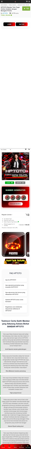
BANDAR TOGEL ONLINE (23, 5)
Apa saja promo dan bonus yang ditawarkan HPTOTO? (15, 293)
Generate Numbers (15, 203)
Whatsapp (21, 447)
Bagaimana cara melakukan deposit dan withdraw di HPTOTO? (13, 309)
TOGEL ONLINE (12, 5)
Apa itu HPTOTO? (10, 280)
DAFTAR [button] (19, 182)
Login (9, 447)
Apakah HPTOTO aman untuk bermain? (14, 300)
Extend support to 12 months (16, 224)
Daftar (15, 447)
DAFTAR (21, 24)
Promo (3, 447)
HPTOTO (5, 13)
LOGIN (9, 24)
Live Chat (27, 447)
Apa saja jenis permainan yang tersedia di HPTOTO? (14, 286)
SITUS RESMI (4, 5)
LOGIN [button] (8, 182)
